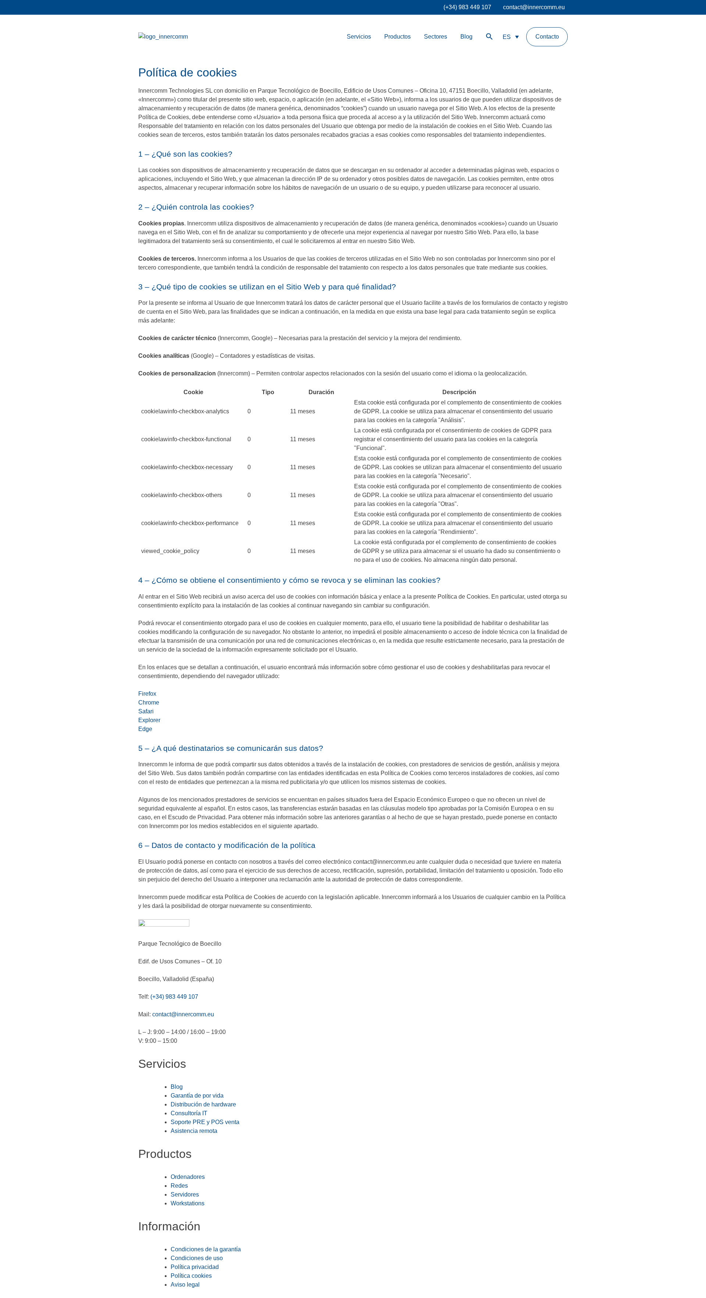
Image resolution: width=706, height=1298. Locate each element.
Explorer (149, 720)
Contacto (547, 36)
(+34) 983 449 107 (467, 7)
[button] (489, 37)
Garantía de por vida (197, 1095)
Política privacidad (195, 1267)
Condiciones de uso (197, 1258)
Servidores (185, 1194)
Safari (146, 711)
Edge (145, 729)
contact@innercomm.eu (534, 7)
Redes (179, 1186)
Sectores (435, 36)
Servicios (359, 36)
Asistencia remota (194, 1131)
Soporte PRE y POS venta (205, 1122)
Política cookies (191, 1276)
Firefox (147, 694)
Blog (466, 36)
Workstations (187, 1203)
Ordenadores (188, 1177)
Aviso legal (185, 1284)
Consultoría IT (189, 1113)
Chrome (148, 702)
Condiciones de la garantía (206, 1249)
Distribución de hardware (203, 1104)
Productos (397, 36)
